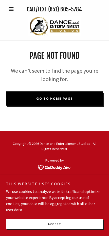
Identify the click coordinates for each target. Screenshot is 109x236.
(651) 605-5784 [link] (65, 9)
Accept (54, 224)
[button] (13, 9)
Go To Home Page (54, 98)
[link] (54, 26)
